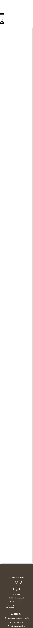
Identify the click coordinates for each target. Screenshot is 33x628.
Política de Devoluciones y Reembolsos (14, 606)
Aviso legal (16, 594)
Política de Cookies (16, 602)
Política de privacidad (16, 598)
